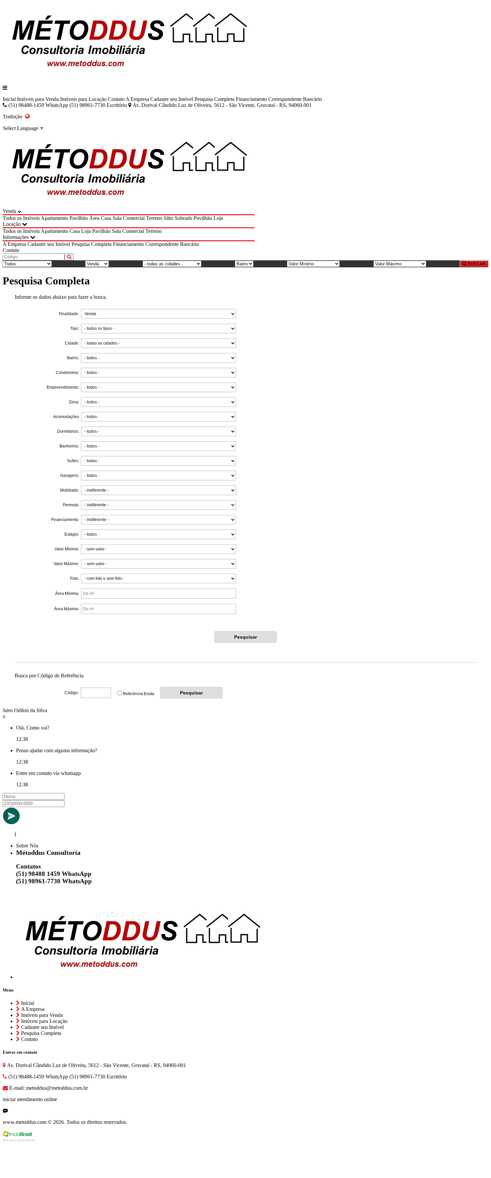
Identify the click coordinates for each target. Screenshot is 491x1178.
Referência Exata (138, 693)
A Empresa (137, 99)
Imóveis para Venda (38, 99)
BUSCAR (476, 263)
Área (94, 218)
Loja (218, 218)
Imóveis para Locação (83, 99)
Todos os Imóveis (21, 218)
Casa (106, 218)
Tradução (14, 116)
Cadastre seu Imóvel (171, 99)
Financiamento (251, 99)
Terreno (154, 218)
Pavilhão (78, 218)
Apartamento (54, 218)
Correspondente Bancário (295, 99)
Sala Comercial (129, 218)
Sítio (168, 218)
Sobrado (183, 218)
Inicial (9, 99)
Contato (116, 99)
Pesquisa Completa (214, 99)
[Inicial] (129, 76)
